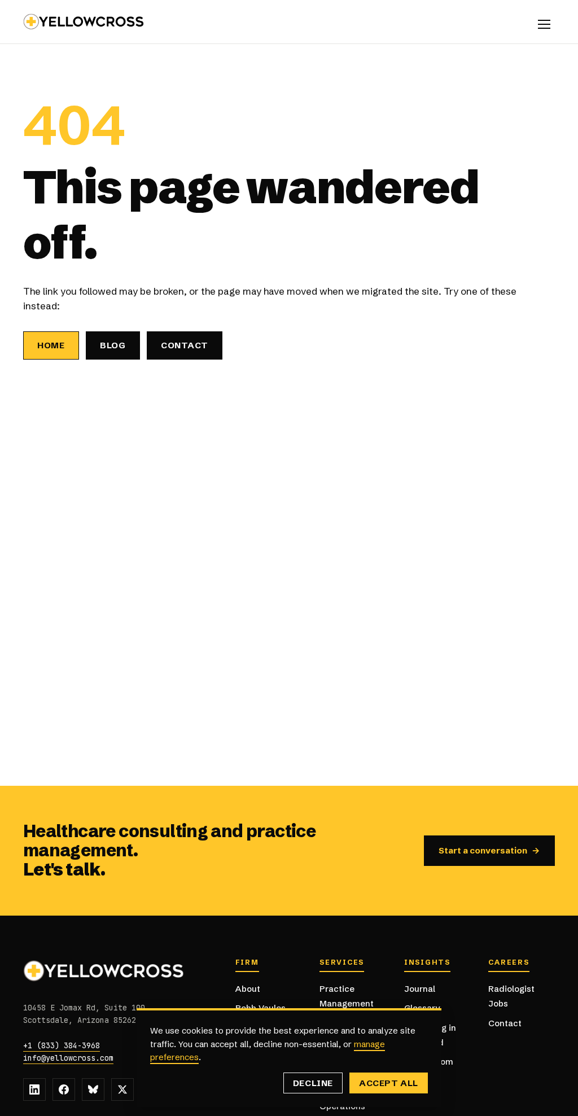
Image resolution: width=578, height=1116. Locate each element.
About (247, 988)
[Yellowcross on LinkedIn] (34, 1089)
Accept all (388, 1083)
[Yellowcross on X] (122, 1089)
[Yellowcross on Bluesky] (93, 1089)
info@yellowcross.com (68, 1058)
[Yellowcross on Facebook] (63, 1089)
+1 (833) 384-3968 (61, 1045)
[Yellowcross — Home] (84, 21)
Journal (419, 988)
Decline (313, 1083)
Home (51, 345)
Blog (113, 345)
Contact (184, 345)
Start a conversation (489, 850)
